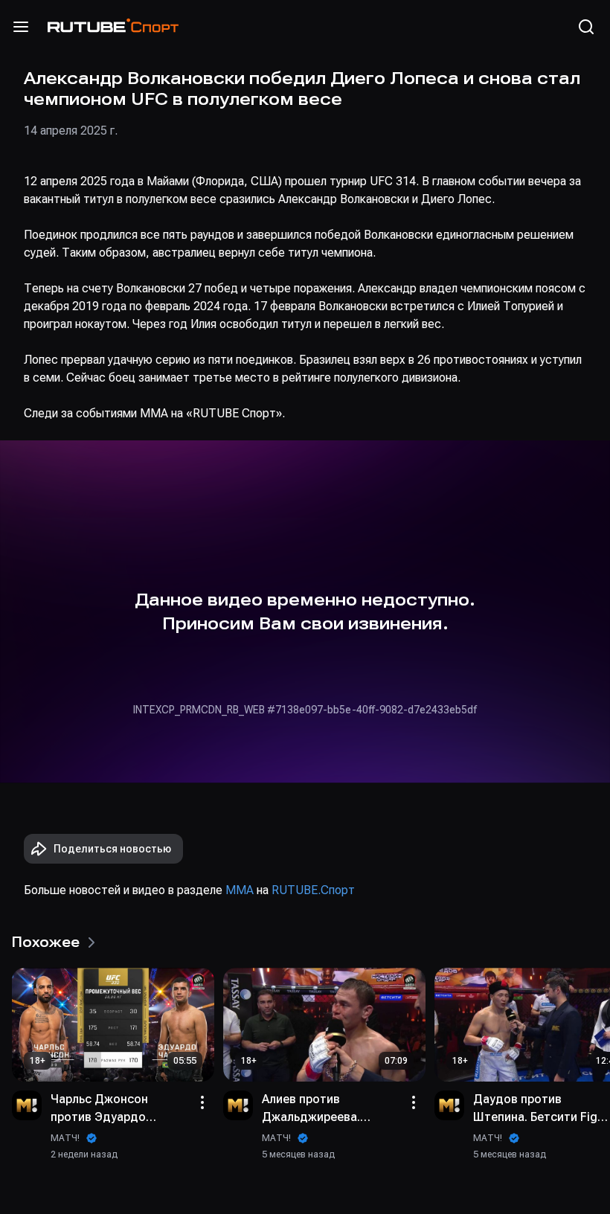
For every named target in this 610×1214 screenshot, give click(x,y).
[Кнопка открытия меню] (21, 27)
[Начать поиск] (586, 27)
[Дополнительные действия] (202, 1102)
